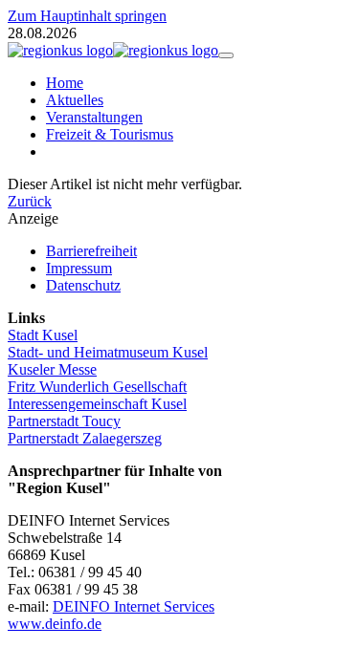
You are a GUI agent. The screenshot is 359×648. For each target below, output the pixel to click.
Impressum (79, 268)
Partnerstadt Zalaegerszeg (85, 438)
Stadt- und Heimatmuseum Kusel (108, 352)
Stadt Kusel (43, 335)
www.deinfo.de (54, 624)
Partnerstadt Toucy (64, 421)
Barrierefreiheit (91, 251)
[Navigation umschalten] (226, 55)
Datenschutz (83, 285)
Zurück (30, 201)
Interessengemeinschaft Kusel (97, 404)
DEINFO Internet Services (133, 606)
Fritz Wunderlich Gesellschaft (97, 386)
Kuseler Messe (52, 369)
